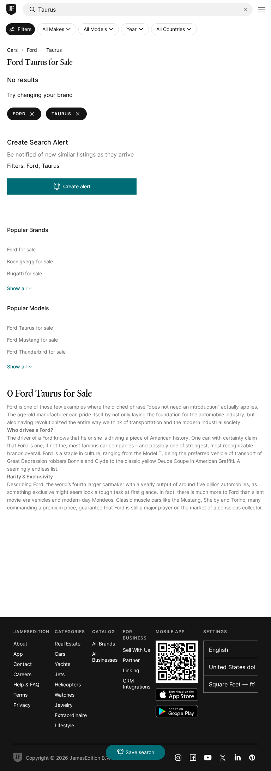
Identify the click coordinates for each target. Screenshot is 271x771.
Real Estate (67, 644)
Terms (20, 695)
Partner (131, 660)
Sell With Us (136, 650)
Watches (64, 695)
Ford (32, 50)
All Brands (103, 644)
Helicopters (68, 684)
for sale (21, 249)
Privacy (22, 705)
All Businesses (105, 657)
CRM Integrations (136, 684)
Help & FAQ (26, 684)
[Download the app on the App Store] (177, 695)
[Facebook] (193, 757)
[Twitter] (222, 757)
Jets (60, 674)
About (20, 644)
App (18, 654)
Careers (22, 674)
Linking (131, 670)
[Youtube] (208, 757)
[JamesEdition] (11, 10)
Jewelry (64, 705)
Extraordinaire (71, 715)
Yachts (62, 664)
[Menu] (262, 10)
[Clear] (246, 9)
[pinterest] (252, 757)
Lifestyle (64, 725)
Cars (12, 50)
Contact (22, 664)
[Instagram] (178, 757)
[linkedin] (237, 757)
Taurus (54, 50)
